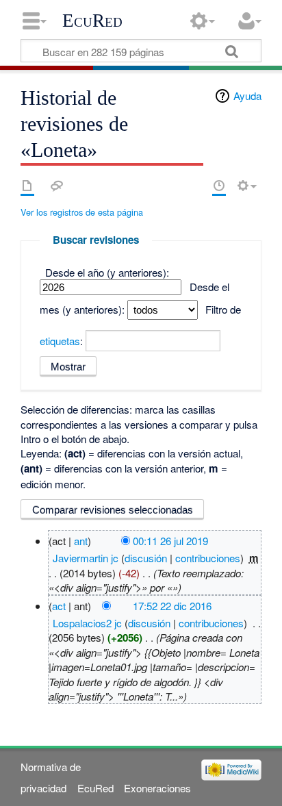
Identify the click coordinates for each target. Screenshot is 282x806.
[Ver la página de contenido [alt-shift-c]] (27, 185)
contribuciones (207, 558)
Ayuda (247, 95)
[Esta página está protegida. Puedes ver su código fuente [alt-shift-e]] (195, 185)
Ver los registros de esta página (82, 211)
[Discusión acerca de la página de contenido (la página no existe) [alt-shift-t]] (57, 185)
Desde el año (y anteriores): (107, 272)
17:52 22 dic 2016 (172, 606)
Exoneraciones (157, 788)
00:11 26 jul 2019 (170, 540)
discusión (146, 558)
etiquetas (60, 340)
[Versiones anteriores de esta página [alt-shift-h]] (219, 185)
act (59, 606)
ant (81, 540)
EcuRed (92, 20)
